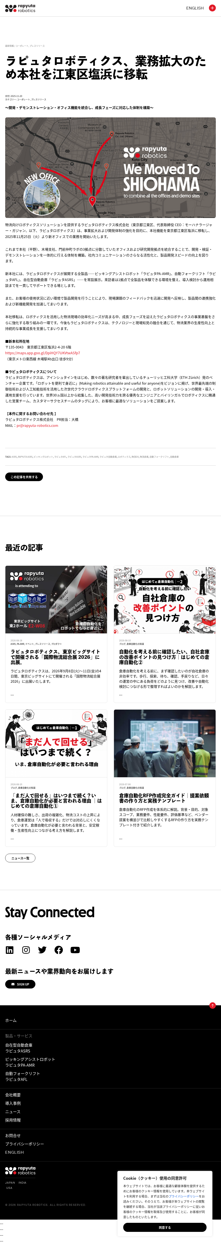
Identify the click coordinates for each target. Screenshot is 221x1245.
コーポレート (22, 45)
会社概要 (13, 1094)
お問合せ (13, 1135)
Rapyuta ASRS (25, 456)
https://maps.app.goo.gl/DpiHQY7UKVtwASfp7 (42, 352)
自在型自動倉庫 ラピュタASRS (18, 1048)
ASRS (14, 456)
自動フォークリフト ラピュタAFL (22, 1076)
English (14, 1152)
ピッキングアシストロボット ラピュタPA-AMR (30, 1062)
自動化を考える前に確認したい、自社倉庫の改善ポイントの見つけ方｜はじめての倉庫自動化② (164, 656)
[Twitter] (42, 950)
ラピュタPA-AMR (90, 456)
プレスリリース (37, 45)
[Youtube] (75, 950)
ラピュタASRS (74, 456)
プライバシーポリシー (184, 1196)
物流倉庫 (144, 456)
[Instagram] (26, 950)
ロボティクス (124, 456)
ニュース (13, 1111)
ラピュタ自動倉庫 (108, 456)
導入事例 (13, 1103)
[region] (164, 1203)
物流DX (135, 456)
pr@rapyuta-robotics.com (37, 425)
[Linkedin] (9, 950)
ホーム (11, 1020)
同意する (165, 1227)
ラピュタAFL (60, 456)
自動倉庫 (174, 456)
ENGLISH (195, 8)
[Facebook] (58, 950)
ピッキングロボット (43, 456)
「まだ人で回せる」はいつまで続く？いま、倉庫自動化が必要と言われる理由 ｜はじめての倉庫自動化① (56, 800)
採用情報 (13, 1120)
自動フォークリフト (159, 456)
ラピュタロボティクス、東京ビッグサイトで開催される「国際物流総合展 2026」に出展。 (55, 656)
